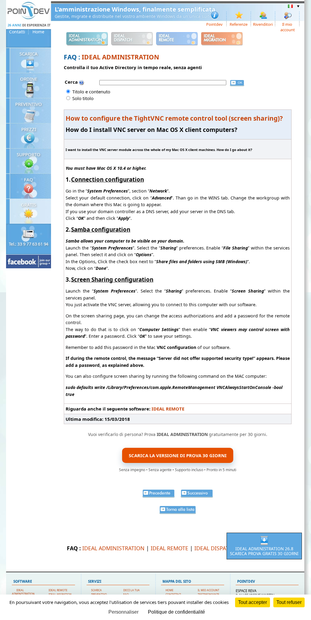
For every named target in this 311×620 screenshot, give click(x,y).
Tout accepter (252, 602)
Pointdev (214, 24)
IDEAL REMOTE (168, 409)
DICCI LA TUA (131, 590)
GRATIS (28, 205)
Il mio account (287, 24)
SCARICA (28, 54)
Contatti (17, 32)
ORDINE (28, 79)
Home (38, 32)
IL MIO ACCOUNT (208, 590)
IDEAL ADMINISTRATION (120, 57)
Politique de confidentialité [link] (176, 612)
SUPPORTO (28, 154)
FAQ (28, 179)
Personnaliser (123, 612)
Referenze (239, 24)
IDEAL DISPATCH (215, 548)
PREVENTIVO (28, 104)
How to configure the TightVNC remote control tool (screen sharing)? (174, 118)
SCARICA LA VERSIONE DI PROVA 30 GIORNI (178, 455)
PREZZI (28, 129)
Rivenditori (263, 24)
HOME (169, 590)
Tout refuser (289, 602)
